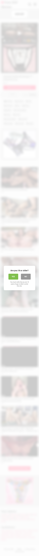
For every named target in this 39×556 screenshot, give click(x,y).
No (25, 277)
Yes (13, 277)
